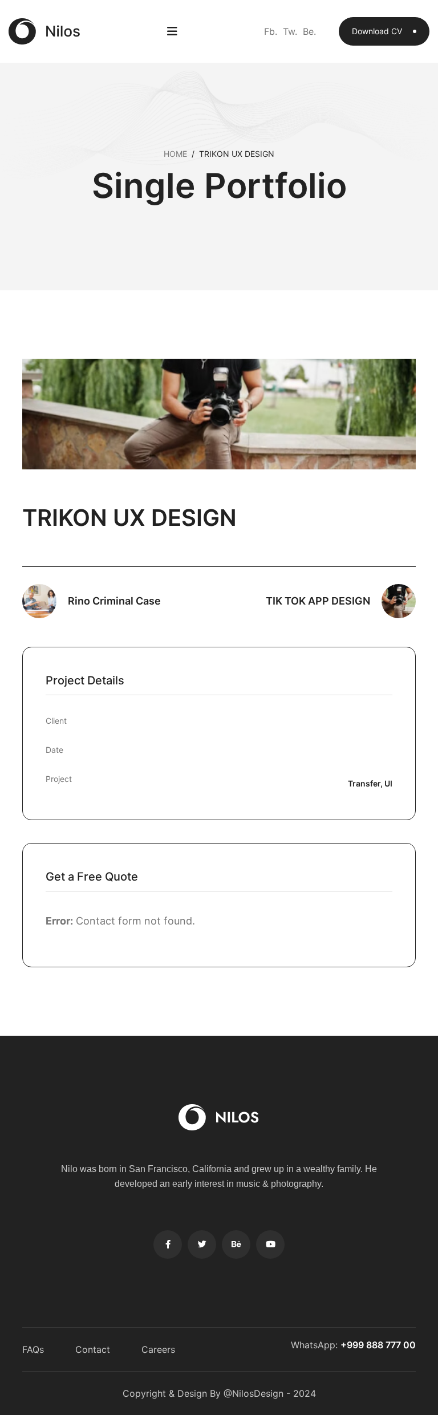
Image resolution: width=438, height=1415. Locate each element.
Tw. (290, 31)
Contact (92, 1349)
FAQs (33, 1349)
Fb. (270, 31)
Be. (309, 31)
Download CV (378, 31)
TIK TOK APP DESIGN (318, 601)
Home (175, 154)
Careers (158, 1349)
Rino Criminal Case (114, 601)
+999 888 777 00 (378, 1344)
